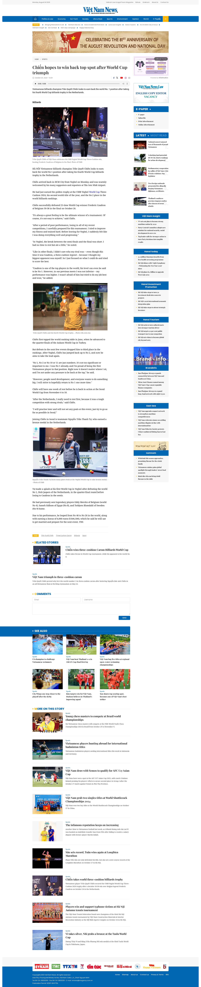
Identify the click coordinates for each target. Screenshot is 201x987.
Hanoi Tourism (130, 25)
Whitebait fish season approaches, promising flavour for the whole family (150, 461)
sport (84, 535)
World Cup (94, 192)
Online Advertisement (146, 125)
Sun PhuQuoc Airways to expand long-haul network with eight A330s (151, 392)
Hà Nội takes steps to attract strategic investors (151, 308)
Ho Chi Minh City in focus (149, 25)
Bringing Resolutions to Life (54, 25)
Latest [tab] (141, 135)
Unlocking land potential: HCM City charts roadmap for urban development (158, 157)
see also (41, 631)
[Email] (129, 78)
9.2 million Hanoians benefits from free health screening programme (151, 258)
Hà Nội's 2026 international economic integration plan (152, 302)
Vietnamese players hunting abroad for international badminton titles (96, 745)
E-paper (142, 109)
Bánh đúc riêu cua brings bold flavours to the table (149, 477)
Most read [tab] (159, 135)
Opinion (135, 19)
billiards (77, 535)
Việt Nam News (100, 10)
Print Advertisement (145, 121)
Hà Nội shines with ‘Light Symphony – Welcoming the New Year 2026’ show (151, 266)
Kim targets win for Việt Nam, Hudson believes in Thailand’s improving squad (79, 697)
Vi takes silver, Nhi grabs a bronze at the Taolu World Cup (96, 935)
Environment (122, 19)
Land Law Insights (114, 25)
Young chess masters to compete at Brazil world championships (93, 717)
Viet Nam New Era (74, 25)
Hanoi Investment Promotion (94, 25)
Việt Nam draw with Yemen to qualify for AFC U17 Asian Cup (97, 772)
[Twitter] (117, 78)
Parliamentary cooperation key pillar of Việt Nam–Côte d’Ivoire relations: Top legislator (158, 172)
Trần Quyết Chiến (47, 535)
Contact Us (165, 2)
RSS (167, 975)
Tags (35, 535)
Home (37, 59)
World (146, 19)
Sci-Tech (74, 19)
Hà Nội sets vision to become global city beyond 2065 (151, 338)
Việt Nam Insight (38, 28)
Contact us (144, 975)
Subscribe (142, 118)
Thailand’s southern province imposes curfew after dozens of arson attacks (157, 202)
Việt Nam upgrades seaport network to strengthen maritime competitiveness (151, 414)
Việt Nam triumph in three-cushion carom (57, 577)
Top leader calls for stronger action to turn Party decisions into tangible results (152, 239)
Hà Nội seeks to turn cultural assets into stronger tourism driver (151, 326)
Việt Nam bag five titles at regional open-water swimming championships (114, 662)
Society (85, 19)
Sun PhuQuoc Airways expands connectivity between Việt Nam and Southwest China (151, 376)
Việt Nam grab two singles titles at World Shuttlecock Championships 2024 (96, 799)
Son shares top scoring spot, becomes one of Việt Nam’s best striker (113, 697)
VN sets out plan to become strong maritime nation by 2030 (150, 222)
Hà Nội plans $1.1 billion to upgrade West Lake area (151, 273)
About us (134, 975)
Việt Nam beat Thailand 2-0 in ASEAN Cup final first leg (79, 660)
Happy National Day (87, 28)
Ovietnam (146, 2)
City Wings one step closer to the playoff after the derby (46, 695)
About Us (155, 2)
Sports (109, 19)
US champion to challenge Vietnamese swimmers (43, 660)
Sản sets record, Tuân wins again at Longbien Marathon (92, 853)
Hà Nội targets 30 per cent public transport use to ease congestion (150, 332)
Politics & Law (47, 19)
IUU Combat (52, 28)
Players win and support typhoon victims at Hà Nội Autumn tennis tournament (95, 908)
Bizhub (138, 2)
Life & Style (97, 19)
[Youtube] (121, 78)
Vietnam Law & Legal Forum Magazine (119, 2)
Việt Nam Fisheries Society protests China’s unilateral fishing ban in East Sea (151, 432)
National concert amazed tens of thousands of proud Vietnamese (158, 144)
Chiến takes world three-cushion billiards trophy (94, 879)
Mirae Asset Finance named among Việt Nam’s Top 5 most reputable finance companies (151, 385)
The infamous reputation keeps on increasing (92, 825)
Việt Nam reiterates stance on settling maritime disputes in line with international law (152, 423)
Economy (62, 19)
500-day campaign (68, 28)
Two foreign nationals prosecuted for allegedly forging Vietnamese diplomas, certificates (157, 187)
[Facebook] (113, 78)
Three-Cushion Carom (64, 535)
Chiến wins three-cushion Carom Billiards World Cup (97, 549)
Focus (36, 25)
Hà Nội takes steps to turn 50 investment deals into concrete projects (149, 295)
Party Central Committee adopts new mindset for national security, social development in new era (152, 230)
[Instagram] (126, 78)
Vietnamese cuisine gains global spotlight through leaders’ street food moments (152, 470)
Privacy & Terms (157, 975)
